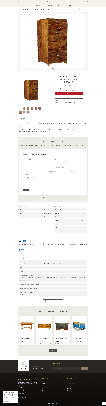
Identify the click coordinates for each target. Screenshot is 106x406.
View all (53, 350)
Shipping (63, 5)
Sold (59, 5)
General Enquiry (33, 171)
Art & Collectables (51, 5)
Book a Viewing (53, 171)
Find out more (46, 250)
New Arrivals (37, 5)
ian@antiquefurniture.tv (36, 366)
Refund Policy (69, 390)
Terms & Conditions (70, 393)
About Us (68, 381)
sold (71, 85)
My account (69, 388)
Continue (7, 401)
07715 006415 (40, 368)
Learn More (20, 387)
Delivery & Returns (70, 383)
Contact (69, 5)
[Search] (19, 2)
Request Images (73, 171)
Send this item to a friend (54, 300)
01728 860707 (35, 368)
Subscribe (85, 368)
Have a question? (70, 102)
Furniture (43, 5)
